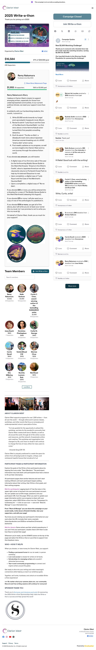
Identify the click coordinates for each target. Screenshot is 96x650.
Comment (73, 80)
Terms (16, 643)
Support (4, 643)
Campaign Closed (72, 16)
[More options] (88, 39)
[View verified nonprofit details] (44, 51)
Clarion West (18, 51)
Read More (59, 74)
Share (87, 80)
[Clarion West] (10, 7)
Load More (27, 387)
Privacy (11, 643)
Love (60, 80)
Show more (72, 286)
